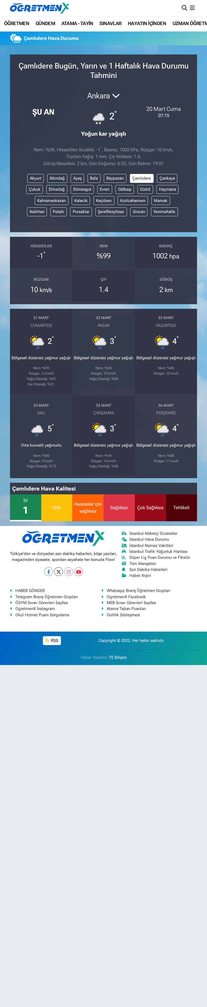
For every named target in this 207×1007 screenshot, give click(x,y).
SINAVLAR (110, 23)
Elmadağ (57, 189)
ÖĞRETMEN (16, 23)
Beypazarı (115, 178)
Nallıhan (37, 211)
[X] (58, 571)
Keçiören (104, 200)
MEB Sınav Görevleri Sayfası (131, 602)
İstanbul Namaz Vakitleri (151, 545)
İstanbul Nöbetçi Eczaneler (153, 533)
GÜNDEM (45, 23)
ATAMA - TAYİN (77, 23)
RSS (54, 640)
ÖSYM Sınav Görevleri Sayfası (41, 602)
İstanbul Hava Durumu (149, 539)
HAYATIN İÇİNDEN (147, 23)
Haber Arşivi (140, 575)
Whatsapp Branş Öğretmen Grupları (138, 590)
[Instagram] (68, 571)
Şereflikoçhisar (111, 211)
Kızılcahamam (133, 200)
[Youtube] (78, 571)
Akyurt (35, 178)
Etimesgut (82, 189)
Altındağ (57, 178)
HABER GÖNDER (30, 590)
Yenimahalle (164, 211)
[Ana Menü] (192, 8)
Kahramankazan (51, 200)
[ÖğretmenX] (39, 8)
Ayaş (77, 178)
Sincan (139, 211)
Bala (94, 178)
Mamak (160, 200)
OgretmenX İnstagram (35, 608)
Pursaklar (81, 211)
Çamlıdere (141, 178)
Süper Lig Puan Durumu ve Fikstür (159, 557)
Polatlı (58, 211)
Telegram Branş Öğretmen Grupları (46, 596)
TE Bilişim (118, 657)
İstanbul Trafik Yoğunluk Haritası (158, 551)
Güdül (145, 189)
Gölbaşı (125, 189)
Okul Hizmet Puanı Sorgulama (42, 614)
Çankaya (167, 178)
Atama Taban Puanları (126, 608)
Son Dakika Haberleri (148, 569)
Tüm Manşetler (142, 563)
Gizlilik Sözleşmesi (123, 614)
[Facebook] (48, 571)
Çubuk (34, 189)
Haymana (167, 189)
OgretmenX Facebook (126, 596)
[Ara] (184, 8)
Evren (104, 189)
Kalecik (81, 200)
